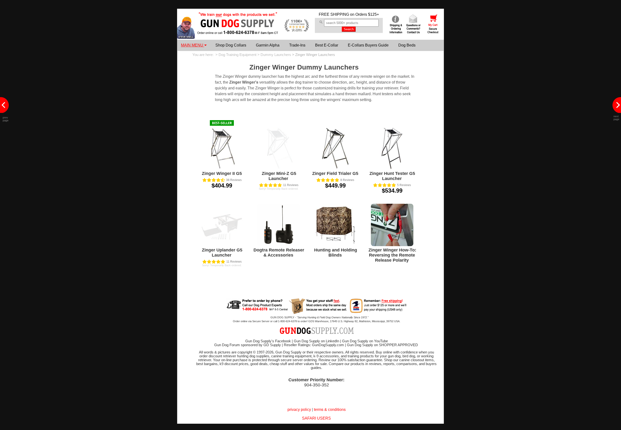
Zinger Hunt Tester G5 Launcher (392, 176)
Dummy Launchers (276, 55)
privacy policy (299, 409)
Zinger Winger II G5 (222, 173)
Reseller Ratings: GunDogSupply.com (314, 345)
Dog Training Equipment (237, 55)
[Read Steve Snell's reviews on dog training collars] (186, 37)
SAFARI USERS (316, 418)
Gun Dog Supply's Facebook (268, 341)
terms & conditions (330, 409)
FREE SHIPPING (334, 14)
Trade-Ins (297, 45)
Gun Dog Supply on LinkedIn (316, 341)
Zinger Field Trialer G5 (335, 173)
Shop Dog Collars (230, 45)
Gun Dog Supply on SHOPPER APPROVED (382, 345)
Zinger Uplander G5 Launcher (222, 253)
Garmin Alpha (267, 45)
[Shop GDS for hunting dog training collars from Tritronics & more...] (238, 31)
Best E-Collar (326, 45)
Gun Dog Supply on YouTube (365, 341)
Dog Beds (407, 45)
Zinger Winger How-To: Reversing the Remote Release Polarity (392, 255)
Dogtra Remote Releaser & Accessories (278, 253)
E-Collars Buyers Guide (368, 45)
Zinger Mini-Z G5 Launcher (279, 176)
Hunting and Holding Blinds (335, 253)
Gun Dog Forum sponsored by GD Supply (247, 345)
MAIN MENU (192, 45)
